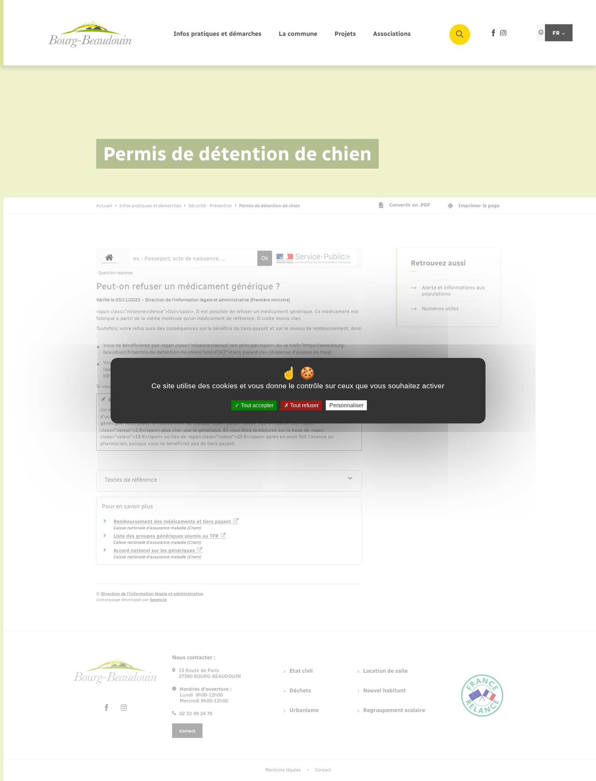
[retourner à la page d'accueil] (90, 34)
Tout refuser (304, 405)
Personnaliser (346, 405)
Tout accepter (256, 405)
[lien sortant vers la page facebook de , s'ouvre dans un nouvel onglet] (493, 35)
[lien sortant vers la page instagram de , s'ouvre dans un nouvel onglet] (503, 34)
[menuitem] (217, 34)
